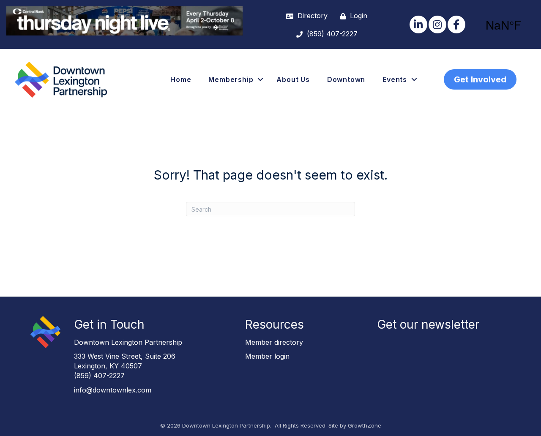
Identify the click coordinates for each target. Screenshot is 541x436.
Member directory (274, 342)
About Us (292, 79)
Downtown (346, 79)
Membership (230, 79)
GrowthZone (364, 425)
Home (180, 79)
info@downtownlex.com (112, 390)
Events (395, 79)
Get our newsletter (428, 324)
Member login (267, 356)
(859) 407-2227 (99, 375)
